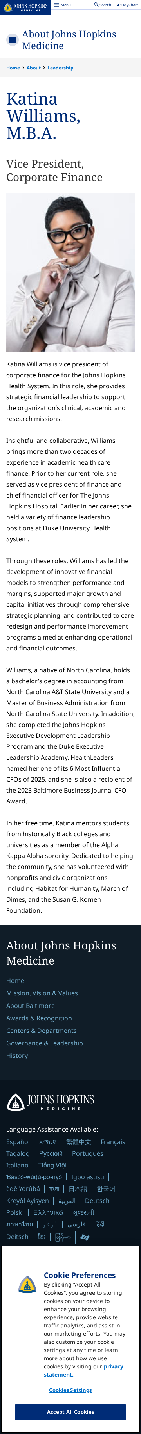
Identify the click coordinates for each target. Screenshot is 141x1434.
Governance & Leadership (44, 1043)
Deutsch (97, 1200)
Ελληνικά (48, 1212)
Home (13, 67)
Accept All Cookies (70, 1411)
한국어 (106, 1188)
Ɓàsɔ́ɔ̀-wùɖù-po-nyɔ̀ (34, 1176)
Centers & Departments (41, 1030)
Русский (51, 1153)
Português (87, 1153)
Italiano (17, 1165)
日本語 (78, 1188)
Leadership (60, 67)
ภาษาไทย (19, 1224)
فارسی (76, 1224)
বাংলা (54, 1188)
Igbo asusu (87, 1177)
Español (18, 1141)
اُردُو (50, 1224)
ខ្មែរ (42, 1236)
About (34, 67)
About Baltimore (30, 1005)
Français (113, 1141)
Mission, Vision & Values (42, 993)
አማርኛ (48, 1141)
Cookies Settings (70, 1389)
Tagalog (18, 1153)
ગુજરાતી (83, 1212)
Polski (15, 1212)
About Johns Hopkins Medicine (69, 39)
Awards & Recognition (39, 1018)
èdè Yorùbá (23, 1188)
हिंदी (100, 1223)
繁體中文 (78, 1141)
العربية (67, 1200)
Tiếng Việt (52, 1164)
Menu (62, 5)
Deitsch (17, 1236)
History (17, 1055)
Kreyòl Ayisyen (27, 1200)
